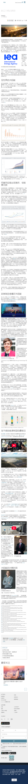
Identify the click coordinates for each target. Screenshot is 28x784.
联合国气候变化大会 (13, 299)
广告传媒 (15, 712)
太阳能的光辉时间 (6, 657)
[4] (4, 102)
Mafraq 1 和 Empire (15, 505)
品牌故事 (2, 696)
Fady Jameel (14, 595)
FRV (17, 435)
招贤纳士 (16, 697)
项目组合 (20, 477)
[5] (9, 115)
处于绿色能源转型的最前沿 (8, 655)
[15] (16, 399)
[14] (12, 387)
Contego (10, 545)
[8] (6, 234)
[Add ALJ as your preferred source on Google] (10, 21)
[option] (14, 676)
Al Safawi (8, 505)
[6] (21, 178)
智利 (14, 258)
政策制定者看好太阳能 (7, 653)
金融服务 (2, 712)
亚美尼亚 (13, 504)
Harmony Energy (4, 517)
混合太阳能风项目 (9, 493)
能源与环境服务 (17, 708)
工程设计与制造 (4, 710)
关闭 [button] (14, 779)
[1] (13, 50)
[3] (11, 73)
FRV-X (16, 511)
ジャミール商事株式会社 (5, 701)
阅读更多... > (6, 685)
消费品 (15, 710)
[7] (24, 193)
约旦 (17, 504)
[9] (24, 319)
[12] (9, 365)
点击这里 (11, 638)
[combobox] (14, 737)
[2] (17, 51)
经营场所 (2, 698)
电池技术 (3, 515)
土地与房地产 (16, 706)
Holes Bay (3, 538)
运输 (2, 706)
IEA (25, 55)
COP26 (8, 296)
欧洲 (9, 504)
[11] (25, 336)
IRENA (12, 405)
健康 (2, 708)
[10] (20, 326)
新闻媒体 (16, 699)
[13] (6, 376)
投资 (15, 694)
